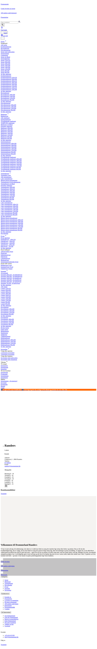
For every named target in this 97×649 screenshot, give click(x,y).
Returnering (8, 605)
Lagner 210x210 (6, 288)
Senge (2, 41)
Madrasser (4, 114)
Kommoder (4, 384)
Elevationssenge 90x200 (8, 110)
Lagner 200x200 (6, 290)
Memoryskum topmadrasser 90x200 (11, 228)
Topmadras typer (6, 175)
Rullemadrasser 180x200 (8, 340)
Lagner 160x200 (6, 297)
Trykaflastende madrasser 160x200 (11, 162)
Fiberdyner (4, 257)
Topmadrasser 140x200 (8, 194)
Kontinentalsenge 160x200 (9, 84)
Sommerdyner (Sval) (7, 267)
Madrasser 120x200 (7, 135)
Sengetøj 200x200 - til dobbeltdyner (11, 276)
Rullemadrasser (5, 338)
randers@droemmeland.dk (12, 466)
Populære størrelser (6, 126)
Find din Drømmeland (11, 617)
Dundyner (4, 253)
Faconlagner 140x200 (7, 321)
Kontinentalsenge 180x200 (9, 82)
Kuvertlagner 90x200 (7, 314)
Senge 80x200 (5, 72)
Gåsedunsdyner (5, 258)
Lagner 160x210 (6, 295)
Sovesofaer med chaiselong (9, 359)
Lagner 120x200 (6, 300)
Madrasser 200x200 (7, 128)
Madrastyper (4, 116)
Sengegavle (4, 365)
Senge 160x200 (5, 65)
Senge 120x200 (5, 69)
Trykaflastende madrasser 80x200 (11, 169)
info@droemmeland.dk (11, 637)
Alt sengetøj (4, 273)
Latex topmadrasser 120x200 (9, 211)
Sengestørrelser (5, 59)
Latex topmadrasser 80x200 (9, 214)
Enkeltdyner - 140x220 (8, 241)
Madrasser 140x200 (7, 133)
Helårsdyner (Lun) (6, 265)
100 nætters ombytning (11, 604)
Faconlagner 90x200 (7, 324)
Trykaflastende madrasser (8, 121)
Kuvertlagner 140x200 (7, 311)
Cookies (7, 609)
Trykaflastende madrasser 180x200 (11, 160)
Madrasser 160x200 (7, 131)
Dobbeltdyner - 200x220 (8, 239)
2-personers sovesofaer (7, 353)
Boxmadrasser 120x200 (8, 98)
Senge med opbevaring (7, 52)
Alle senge (4, 45)
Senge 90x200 (5, 71)
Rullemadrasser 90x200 (8, 345)
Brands (3, 386)
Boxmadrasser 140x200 (8, 96)
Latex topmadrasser (6, 179)
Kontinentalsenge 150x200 (9, 86)
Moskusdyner (5, 260)
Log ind (5, 36)
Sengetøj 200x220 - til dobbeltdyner (11, 275)
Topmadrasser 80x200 (7, 199)
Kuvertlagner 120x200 (7, 312)
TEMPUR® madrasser (7, 123)
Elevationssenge (5, 50)
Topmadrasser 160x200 (8, 192)
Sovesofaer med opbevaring (9, 358)
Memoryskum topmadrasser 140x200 (12, 225)
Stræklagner (4, 333)
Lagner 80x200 (5, 304)
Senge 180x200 (5, 64)
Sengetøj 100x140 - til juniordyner (11, 281)
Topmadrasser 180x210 (8, 189)
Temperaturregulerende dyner (9, 262)
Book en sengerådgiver (11, 619)
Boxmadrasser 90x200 (7, 100)
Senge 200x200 (5, 62)
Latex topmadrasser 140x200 (9, 209)
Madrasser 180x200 (7, 130)
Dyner (3, 236)
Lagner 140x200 (6, 299)
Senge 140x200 (5, 67)
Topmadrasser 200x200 (8, 187)
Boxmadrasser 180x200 (8, 94)
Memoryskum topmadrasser (9, 180)
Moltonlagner (5, 331)
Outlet (2, 388)
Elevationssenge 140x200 (8, 106)
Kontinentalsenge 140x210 (9, 88)
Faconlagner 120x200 (7, 323)
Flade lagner (4, 329)
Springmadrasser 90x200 (8, 152)
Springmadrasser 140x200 (8, 148)
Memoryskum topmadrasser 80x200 (11, 230)
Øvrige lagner (5, 328)
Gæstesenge (4, 55)
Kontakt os (8, 597)
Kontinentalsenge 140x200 (9, 89)
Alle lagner (4, 287)
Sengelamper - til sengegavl (9, 381)
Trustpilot (3, 493)
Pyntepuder (4, 374)
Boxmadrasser (5, 48)
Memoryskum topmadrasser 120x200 (12, 226)
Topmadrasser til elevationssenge (10, 182)
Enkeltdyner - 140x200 (8, 243)
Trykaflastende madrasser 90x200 (11, 167)
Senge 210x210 (5, 60)
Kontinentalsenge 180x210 (9, 81)
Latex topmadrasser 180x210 (9, 204)
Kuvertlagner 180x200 (7, 309)
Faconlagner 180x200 (7, 319)
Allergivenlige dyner (7, 251)
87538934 (8, 463)
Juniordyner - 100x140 (7, 245)
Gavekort (7, 626)
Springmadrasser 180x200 (8, 145)
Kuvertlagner (5, 307)
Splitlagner (4, 334)
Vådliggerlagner (5, 336)
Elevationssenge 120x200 (8, 108)
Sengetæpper (5, 376)
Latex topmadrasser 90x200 (9, 213)
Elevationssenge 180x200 (8, 105)
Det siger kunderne (10, 622)
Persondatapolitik (10, 607)
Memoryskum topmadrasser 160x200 (12, 223)
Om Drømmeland (10, 616)
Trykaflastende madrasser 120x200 (11, 166)
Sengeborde (4, 372)
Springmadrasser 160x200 (8, 147)
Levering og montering (11, 600)
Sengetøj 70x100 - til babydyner (10, 283)
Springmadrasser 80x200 (8, 154)
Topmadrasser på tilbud (8, 184)
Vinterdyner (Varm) (6, 268)
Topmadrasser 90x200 (7, 197)
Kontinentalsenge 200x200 (9, 79)
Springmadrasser (6, 119)
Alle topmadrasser (6, 177)
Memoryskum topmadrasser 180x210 (12, 220)
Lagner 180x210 (6, 292)
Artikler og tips (9, 624)
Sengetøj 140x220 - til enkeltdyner (11, 278)
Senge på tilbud (5, 57)
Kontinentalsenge (6, 47)
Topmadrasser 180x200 (8, 191)
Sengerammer (5, 53)
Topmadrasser (5, 173)
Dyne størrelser (5, 238)
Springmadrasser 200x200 (8, 143)
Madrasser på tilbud (7, 125)
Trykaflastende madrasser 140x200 (11, 164)
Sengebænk (4, 377)
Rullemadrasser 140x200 (8, 341)
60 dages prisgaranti (10, 602)
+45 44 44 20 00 (9, 635)
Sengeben (4, 369)
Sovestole (4, 383)
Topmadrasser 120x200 (8, 196)
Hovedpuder (4, 233)
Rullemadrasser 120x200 (8, 343)
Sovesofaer (4, 349)
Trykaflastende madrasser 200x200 (11, 159)
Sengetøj (3, 271)
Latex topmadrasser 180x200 (9, 206)
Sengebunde (4, 367)
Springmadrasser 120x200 (8, 150)
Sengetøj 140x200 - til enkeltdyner (11, 280)
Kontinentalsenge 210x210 (9, 77)
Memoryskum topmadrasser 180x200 (12, 221)
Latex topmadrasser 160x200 (9, 208)
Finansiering (8, 599)
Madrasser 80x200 (6, 138)
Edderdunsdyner (6, 255)
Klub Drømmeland (10, 621)
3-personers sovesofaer (7, 354)
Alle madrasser (5, 118)
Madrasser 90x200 (6, 137)
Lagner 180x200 (6, 293)
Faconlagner (4, 317)
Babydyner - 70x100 (7, 246)
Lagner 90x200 (5, 302)
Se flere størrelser (6, 74)
